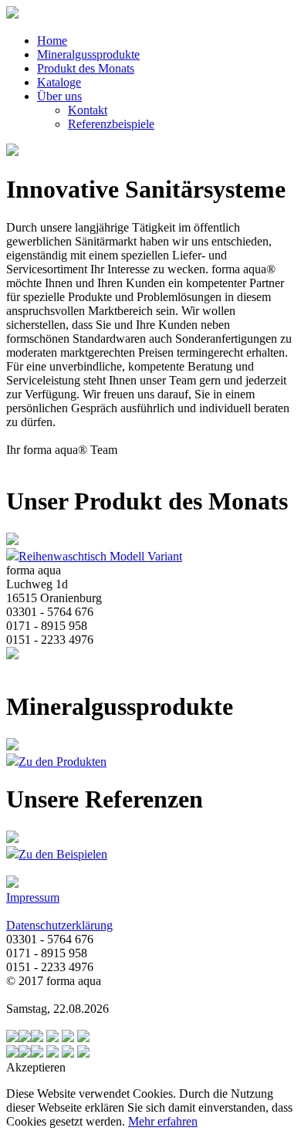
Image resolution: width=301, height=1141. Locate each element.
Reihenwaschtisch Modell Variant (100, 556)
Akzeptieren (36, 1067)
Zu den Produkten (63, 761)
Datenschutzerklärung (59, 925)
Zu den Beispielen (63, 854)
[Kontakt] (68, 1038)
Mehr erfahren (163, 1121)
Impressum (32, 897)
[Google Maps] (52, 1038)
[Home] (83, 1038)
